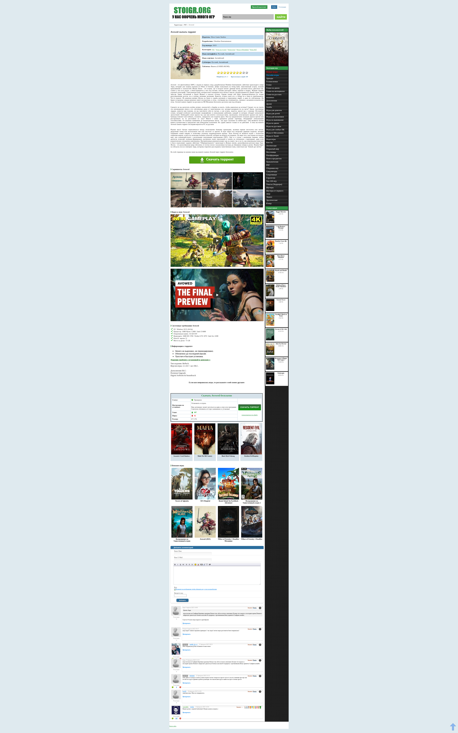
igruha (192, 707)
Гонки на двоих (273, 88)
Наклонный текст (177, 564)
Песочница (271, 152)
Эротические (272, 200)
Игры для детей (273, 113)
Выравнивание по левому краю (186, 564)
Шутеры (269, 187)
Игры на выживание (275, 120)
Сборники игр (272, 168)
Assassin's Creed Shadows (181, 456)
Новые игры (231, 50)
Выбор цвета (198, 564)
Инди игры (271, 139)
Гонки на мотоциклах (275, 91)
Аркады (269, 78)
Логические (271, 146)
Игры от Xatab (272, 136)
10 (246, 72)
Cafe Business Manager (281, 227)
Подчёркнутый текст (180, 564)
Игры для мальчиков (275, 117)
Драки (269, 104)
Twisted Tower (280, 300)
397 (176, 718)
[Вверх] (453, 727)
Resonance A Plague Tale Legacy (281, 359)
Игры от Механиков (243, 50)
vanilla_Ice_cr (193, 644)
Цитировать (186, 623)
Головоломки (272, 81)
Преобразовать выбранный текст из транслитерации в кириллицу (207, 564)
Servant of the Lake (281, 329)
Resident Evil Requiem (251, 456)
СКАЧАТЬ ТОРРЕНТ (249, 407)
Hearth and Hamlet (281, 270)
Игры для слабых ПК (275, 130)
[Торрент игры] (193, 22)
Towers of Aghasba (182, 501)
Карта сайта (172, 726)
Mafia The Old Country (205, 456)
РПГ (213, 50)
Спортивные (271, 175)
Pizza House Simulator (281, 256)
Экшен (269, 197)
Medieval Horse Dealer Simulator (281, 285)
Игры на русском (221, 50)
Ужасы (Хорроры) (274, 184)
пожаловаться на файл (250, 415)
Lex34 (184, 691)
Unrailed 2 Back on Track (281, 315)
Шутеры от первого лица (274, 192)
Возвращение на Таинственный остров (182, 540)
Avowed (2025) (205, 539)
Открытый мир (272, 149)
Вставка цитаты (204, 564)
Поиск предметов (273, 158)
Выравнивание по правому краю (192, 564)
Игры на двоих (272, 123)
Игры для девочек (274, 110)
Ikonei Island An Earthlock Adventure (228, 502)
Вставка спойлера (209, 564)
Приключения (272, 162)
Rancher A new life (281, 241)
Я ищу (269, 203)
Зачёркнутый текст (183, 564)
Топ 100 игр (271, 181)
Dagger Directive (281, 212)
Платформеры (272, 155)
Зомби (269, 107)
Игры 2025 (253, 50)
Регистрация (282, 7)
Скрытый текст (201, 564)
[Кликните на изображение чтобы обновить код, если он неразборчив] (195, 589)
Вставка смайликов (195, 564)
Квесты (269, 142)
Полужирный (175, 564)
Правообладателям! (259, 7)
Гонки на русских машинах (274, 96)
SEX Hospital (205, 501)
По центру (189, 564)
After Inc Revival (281, 344)
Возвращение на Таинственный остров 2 (252, 502)
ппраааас (192, 675)
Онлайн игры (272, 75)
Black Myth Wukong (228, 456)
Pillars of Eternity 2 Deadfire (251, 539)
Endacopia (281, 373)
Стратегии (270, 178)
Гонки (268, 85)
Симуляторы (271, 171)
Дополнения (271, 101)
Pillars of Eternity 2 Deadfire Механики (228, 540)
